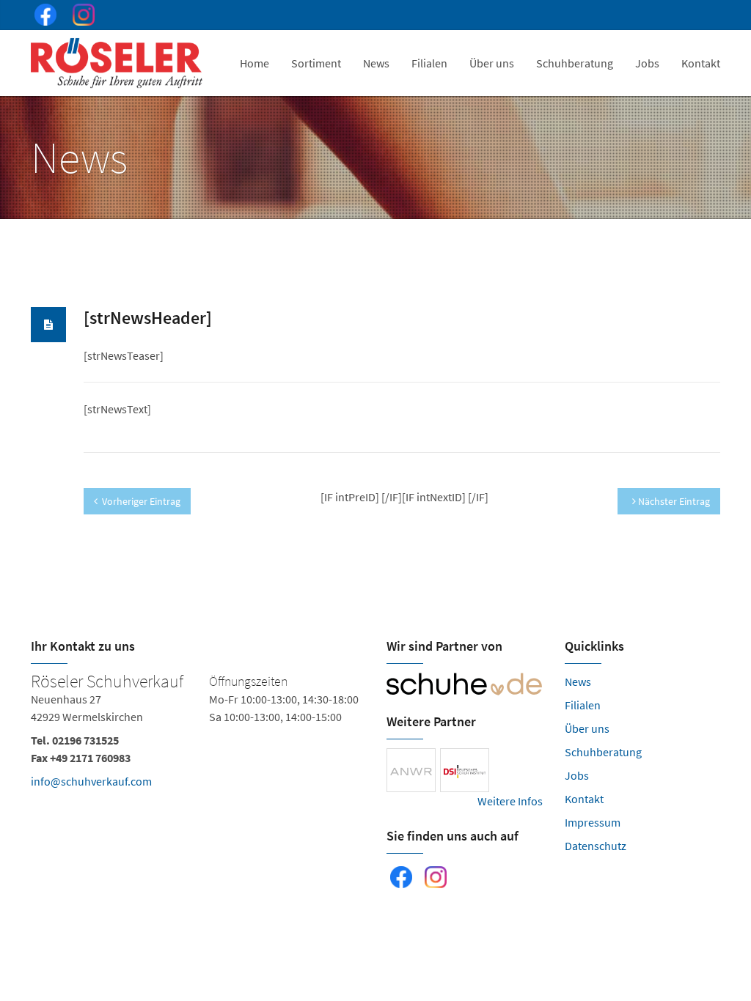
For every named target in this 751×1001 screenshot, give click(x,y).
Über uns (491, 63)
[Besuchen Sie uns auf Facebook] (42, 17)
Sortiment (316, 63)
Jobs (647, 63)
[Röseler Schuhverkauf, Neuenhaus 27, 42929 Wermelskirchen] (198, 734)
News (376, 63)
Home (254, 63)
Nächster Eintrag (673, 501)
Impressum (592, 822)
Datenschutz (595, 845)
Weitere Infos (510, 801)
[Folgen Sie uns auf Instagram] (81, 17)
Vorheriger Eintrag (141, 501)
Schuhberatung (574, 63)
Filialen (429, 63)
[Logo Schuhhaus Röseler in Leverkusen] (118, 63)
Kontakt (700, 63)
